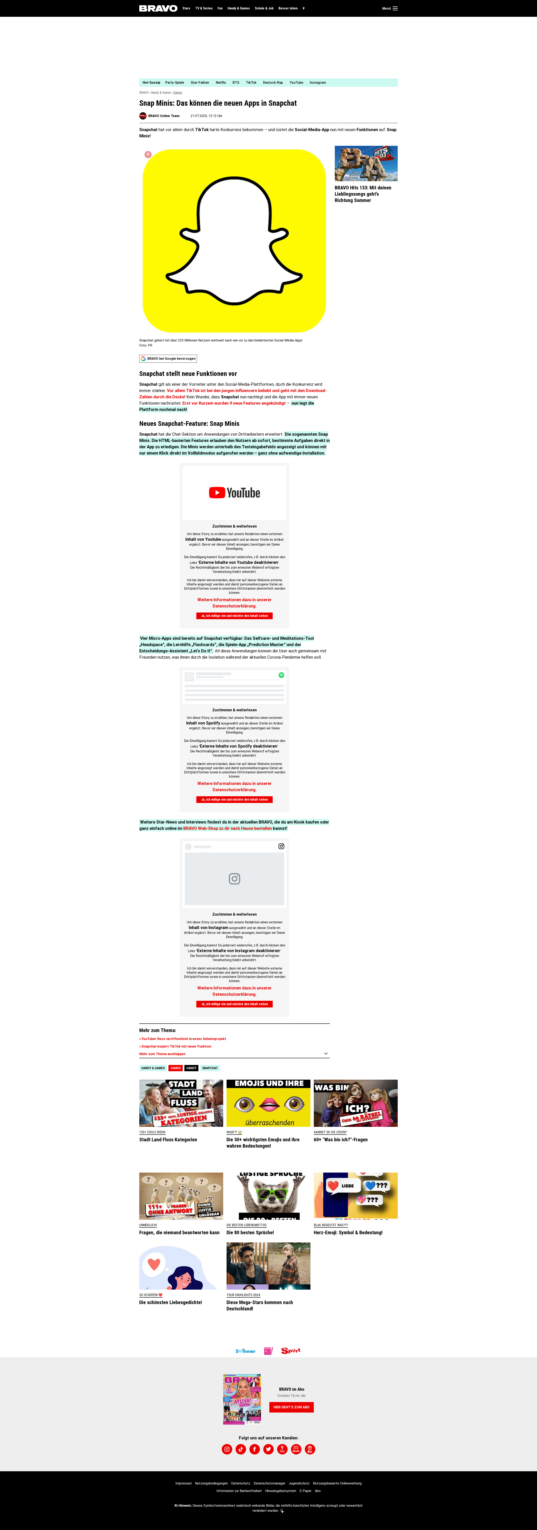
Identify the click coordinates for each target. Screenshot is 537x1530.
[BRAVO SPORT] (291, 1351)
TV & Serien (203, 8)
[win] (310, 1449)
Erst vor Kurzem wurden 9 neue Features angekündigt (234, 403)
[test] (282, 1449)
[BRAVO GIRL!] (268, 1351)
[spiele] (296, 1449)
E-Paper (306, 1491)
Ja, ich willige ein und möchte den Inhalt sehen (234, 616)
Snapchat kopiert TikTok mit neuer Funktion (176, 1046)
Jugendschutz (299, 1483)
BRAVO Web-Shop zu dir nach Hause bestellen (227, 828)
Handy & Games (239, 8)
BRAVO (144, 93)
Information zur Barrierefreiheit (239, 1491)
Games (177, 93)
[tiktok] (241, 1449)
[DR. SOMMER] (245, 1351)
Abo (318, 1491)
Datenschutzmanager (269, 1483)
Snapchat (210, 1068)
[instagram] (227, 1449)
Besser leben (288, 8)
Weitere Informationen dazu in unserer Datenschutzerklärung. (234, 603)
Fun (220, 8)
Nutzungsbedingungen (211, 1483)
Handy (191, 1068)
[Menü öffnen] (395, 8)
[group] (266, 82)
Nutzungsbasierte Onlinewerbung (337, 1483)
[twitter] (268, 1449)
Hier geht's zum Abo (292, 1407)
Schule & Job (264, 8)
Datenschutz (240, 1483)
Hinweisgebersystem (280, 1491)
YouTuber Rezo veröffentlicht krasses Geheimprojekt (183, 1039)
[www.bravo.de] (158, 8)
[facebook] (254, 1449)
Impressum (183, 1483)
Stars (186, 8)
